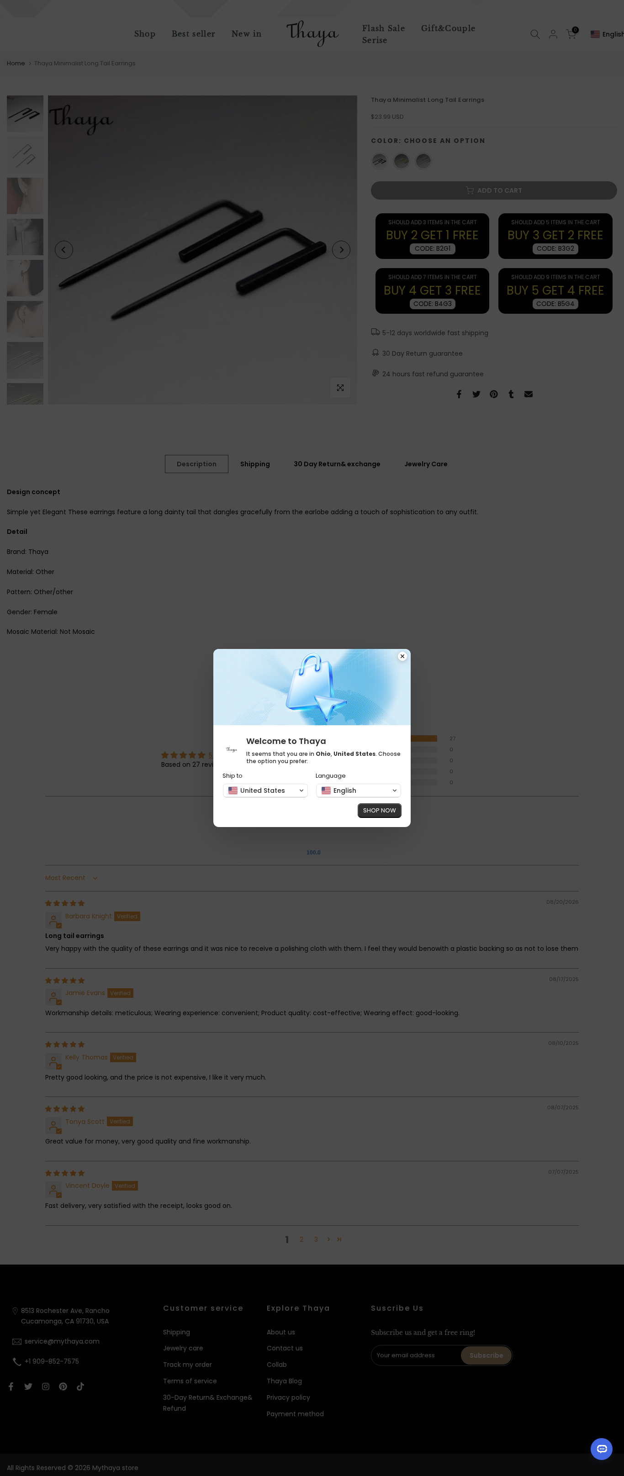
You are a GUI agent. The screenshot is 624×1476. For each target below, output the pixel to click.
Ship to (232, 776)
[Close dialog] (402, 657)
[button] (265, 790)
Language (331, 776)
